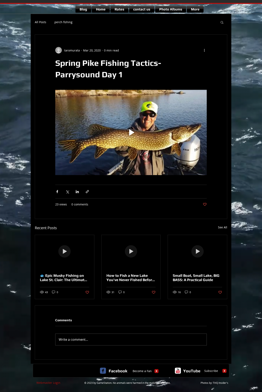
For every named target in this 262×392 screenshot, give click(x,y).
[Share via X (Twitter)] (67, 192)
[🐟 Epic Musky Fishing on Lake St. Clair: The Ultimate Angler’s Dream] (64, 251)
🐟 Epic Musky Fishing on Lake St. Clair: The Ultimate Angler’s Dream (63, 277)
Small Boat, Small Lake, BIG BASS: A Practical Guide (196, 277)
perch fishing (63, 22)
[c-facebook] (103, 371)
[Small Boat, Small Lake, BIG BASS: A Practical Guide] (197, 251)
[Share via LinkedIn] (77, 192)
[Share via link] (87, 192)
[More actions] (204, 50)
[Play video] (131, 132)
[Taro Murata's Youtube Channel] (178, 371)
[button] (222, 22)
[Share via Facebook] (57, 192)
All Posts (40, 22)
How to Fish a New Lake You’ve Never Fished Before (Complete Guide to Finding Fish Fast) (130, 277)
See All (222, 227)
